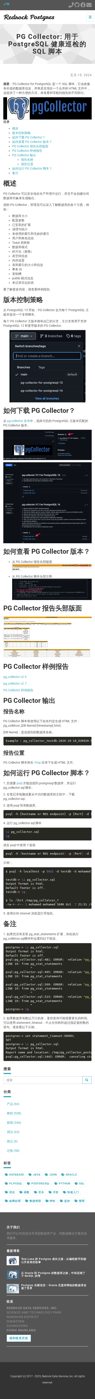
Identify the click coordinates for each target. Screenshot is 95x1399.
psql (19, 783)
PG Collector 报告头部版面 (30, 146)
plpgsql (15, 1183)
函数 (26, 1192)
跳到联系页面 (19, 1338)
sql (81, 1183)
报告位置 (27, 164)
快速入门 (72, 1192)
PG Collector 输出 (24, 155)
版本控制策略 (21, 133)
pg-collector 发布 (18, 421)
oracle (71, 1174)
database (16, 1174)
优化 (11, 1192)
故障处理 (14, 1200)
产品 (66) (13, 1104)
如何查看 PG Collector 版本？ (32, 142)
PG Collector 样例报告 (27, 150)
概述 (15, 128)
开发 (55, 1192)
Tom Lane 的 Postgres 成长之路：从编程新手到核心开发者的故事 (54, 1260)
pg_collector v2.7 (15, 683)
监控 (66, 1200)
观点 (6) (12, 1141)
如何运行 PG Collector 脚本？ (32, 168)
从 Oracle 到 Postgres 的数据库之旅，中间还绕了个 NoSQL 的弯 (53, 1274)
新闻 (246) (14, 1122)
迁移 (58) (13, 1150)
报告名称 (27, 159)
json (52, 1174)
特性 (52, 1200)
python (64, 1183)
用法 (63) (13, 1132)
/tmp (37, 762)
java (36, 1174)
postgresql (40, 1183)
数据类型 (35, 1200)
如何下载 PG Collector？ (28, 137)
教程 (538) (14, 1113)
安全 (41, 1192)
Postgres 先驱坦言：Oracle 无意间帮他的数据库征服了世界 (54, 1287)
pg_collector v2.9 (15, 677)
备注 (15, 173)
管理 (81, 1200)
